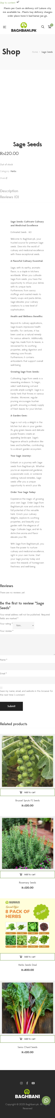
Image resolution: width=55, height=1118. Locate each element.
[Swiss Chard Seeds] (27, 1008)
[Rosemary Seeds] (27, 843)
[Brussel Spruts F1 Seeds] (27, 761)
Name (3, 659)
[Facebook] (6, 178)
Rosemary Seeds (27, 882)
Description (9, 191)
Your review (6, 631)
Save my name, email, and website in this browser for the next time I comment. (26, 693)
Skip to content (8, 2)
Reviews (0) (9, 197)
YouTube (33, 1083)
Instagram (21, 1083)
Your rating (6, 623)
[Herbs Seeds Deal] (27, 925)
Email (3, 673)
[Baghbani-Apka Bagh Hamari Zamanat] (23, 26)
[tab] (27, 191)
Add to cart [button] (29, 792)
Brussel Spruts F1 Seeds (27, 800)
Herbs (13, 171)
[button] (46, 1100)
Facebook (27, 1083)
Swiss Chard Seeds (27, 1047)
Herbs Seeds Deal (27, 965)
